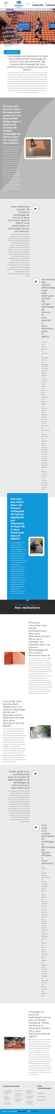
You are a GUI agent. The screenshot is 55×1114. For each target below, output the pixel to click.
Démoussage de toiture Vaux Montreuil (8, 1092)
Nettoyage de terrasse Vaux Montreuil (30, 1097)
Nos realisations (12, 52)
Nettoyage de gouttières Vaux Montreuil (30, 1103)
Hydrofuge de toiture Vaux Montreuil (18, 1095)
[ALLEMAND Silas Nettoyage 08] (18, 4)
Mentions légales (22, 1111)
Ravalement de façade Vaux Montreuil (19, 1100)
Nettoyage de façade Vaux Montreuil (30, 1092)
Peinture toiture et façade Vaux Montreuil (7, 1098)
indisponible (38, 5)
